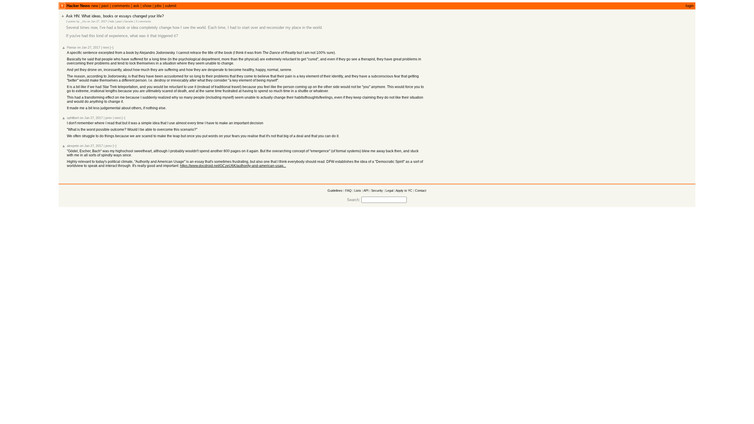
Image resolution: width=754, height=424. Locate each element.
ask (136, 6)
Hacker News (78, 6)
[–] (111, 47)
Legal (389, 190)
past (105, 6)
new (94, 6)
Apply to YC (404, 190)
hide (111, 21)
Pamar (71, 47)
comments (121, 6)
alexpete (73, 146)
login (690, 6)
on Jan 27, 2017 (97, 21)
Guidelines (335, 190)
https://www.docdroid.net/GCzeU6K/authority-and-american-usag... (233, 166)
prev (108, 118)
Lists (357, 190)
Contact (420, 190)
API (365, 190)
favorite (128, 21)
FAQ (348, 190)
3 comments (143, 21)
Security (377, 190)
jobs (158, 6)
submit (170, 6)
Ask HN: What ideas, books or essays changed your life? (115, 16)
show (147, 6)
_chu (83, 21)
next (106, 47)
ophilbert (73, 118)
